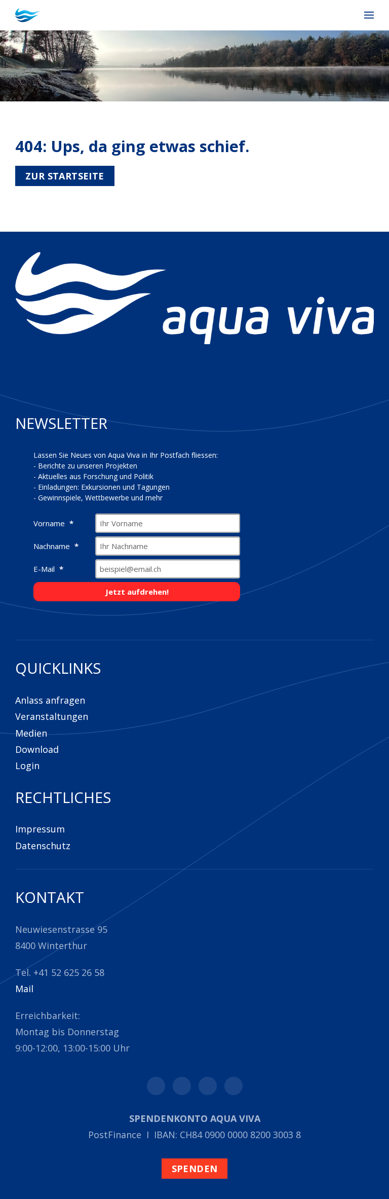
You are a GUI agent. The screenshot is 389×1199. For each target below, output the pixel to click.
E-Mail (45, 569)
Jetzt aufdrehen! (137, 592)
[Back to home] (28, 15)
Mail (24, 989)
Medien (31, 733)
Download (37, 749)
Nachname (52, 546)
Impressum (40, 829)
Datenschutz (42, 846)
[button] (369, 15)
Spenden (195, 1168)
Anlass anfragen (50, 700)
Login (27, 765)
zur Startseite (64, 176)
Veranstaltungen (51, 716)
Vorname (50, 523)
